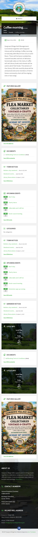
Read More (19, 479)
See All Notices (8, 181)
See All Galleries (8, 143)
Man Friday (12, 197)
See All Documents (9, 158)
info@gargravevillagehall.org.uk (15, 523)
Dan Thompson (32, 532)
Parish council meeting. (15, 214)
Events (11, 32)
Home (5, 32)
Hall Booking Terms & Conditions (15, 155)
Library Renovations (10, 177)
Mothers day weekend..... (11, 170)
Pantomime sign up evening (17, 289)
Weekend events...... (10, 174)
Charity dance (13, 202)
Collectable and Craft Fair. (16, 208)
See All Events (8, 220)
